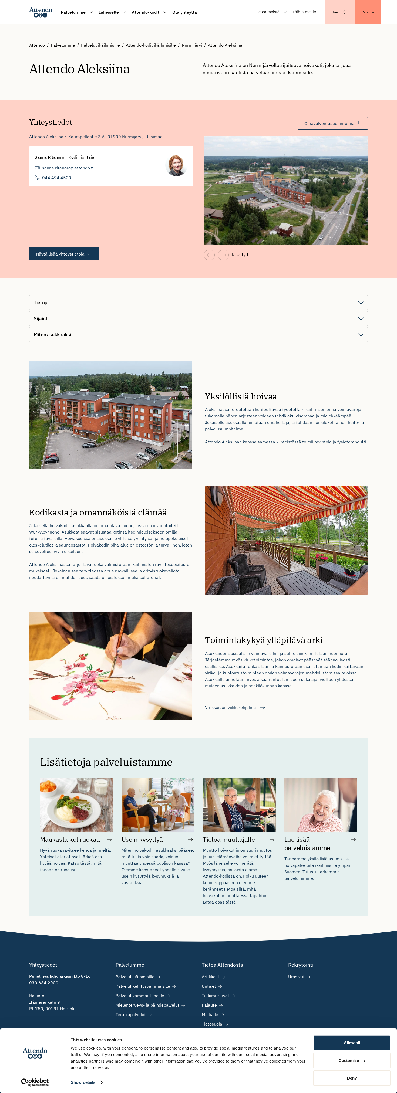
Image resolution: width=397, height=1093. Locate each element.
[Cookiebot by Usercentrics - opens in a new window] (35, 1082)
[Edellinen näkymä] (209, 255)
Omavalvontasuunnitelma (329, 123)
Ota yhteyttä (184, 12)
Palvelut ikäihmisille (100, 45)
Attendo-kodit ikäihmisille (151, 45)
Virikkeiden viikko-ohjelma (230, 707)
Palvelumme (63, 45)
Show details (83, 1082)
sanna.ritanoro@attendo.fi (67, 168)
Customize (349, 1060)
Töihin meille (304, 11)
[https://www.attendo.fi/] (40, 12)
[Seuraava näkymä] (223, 255)
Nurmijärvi (192, 45)
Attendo (37, 45)
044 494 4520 (56, 177)
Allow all (352, 1042)
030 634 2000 (43, 982)
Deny (352, 1078)
